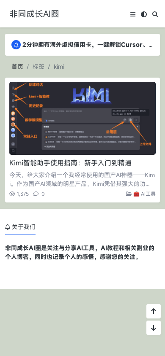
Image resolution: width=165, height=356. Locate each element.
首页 (17, 66)
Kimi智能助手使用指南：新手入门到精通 (70, 162)
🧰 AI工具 (144, 193)
